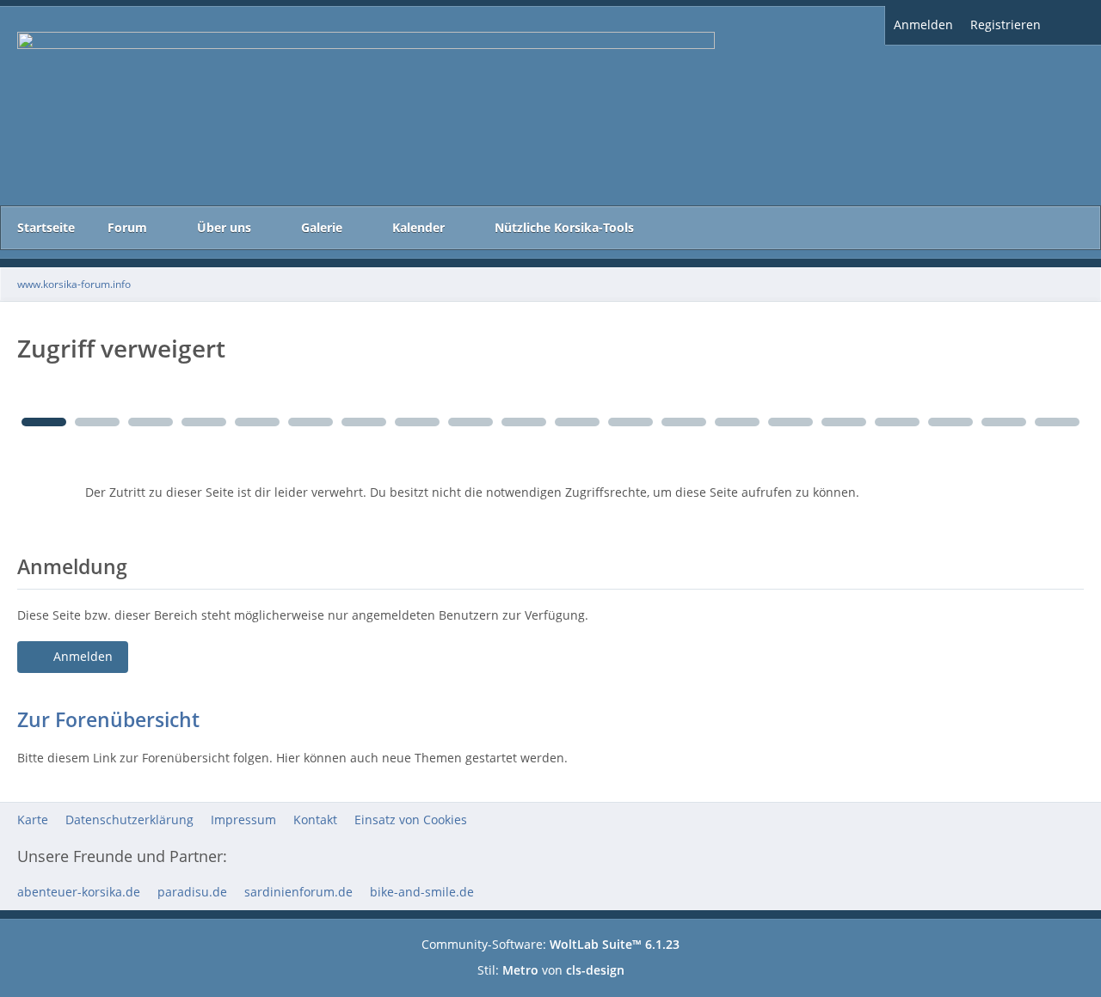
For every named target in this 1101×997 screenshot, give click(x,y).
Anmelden (923, 24)
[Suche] (1075, 25)
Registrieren (1005, 24)
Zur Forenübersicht (108, 719)
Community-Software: (550, 944)
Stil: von (550, 970)
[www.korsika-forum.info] (550, 105)
